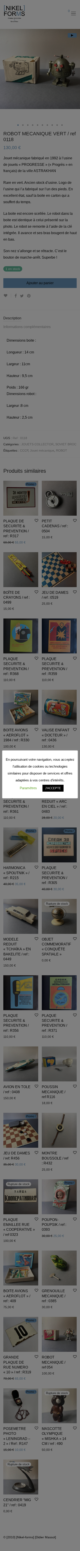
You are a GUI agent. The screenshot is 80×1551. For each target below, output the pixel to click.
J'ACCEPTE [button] (53, 788)
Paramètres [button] (28, 788)
